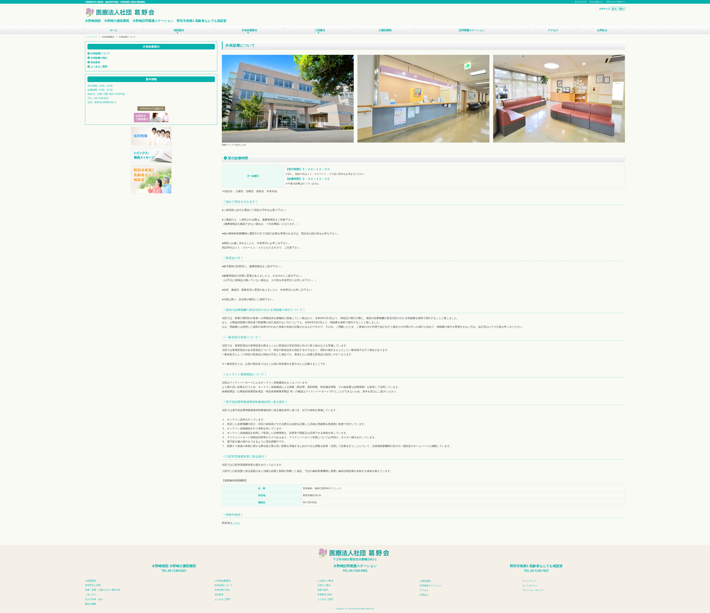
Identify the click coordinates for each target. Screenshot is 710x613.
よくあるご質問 (98, 66)
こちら (236, 522)
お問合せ (602, 30)
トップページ (91, 37)
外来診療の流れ (98, 57)
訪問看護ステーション (472, 30)
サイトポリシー (596, 2)
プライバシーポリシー (615, 2)
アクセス (553, 30)
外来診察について (223, 585)
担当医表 (95, 62)
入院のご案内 (324, 585)
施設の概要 (90, 604)
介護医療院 (385, 30)
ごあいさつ (90, 594)
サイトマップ (580, 2)
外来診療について (100, 53)
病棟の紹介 (322, 590)
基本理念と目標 (93, 585)
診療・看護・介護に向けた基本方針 (103, 590)
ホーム (113, 30)
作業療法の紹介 (325, 594)
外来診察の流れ (222, 590)
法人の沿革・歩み (94, 599)
